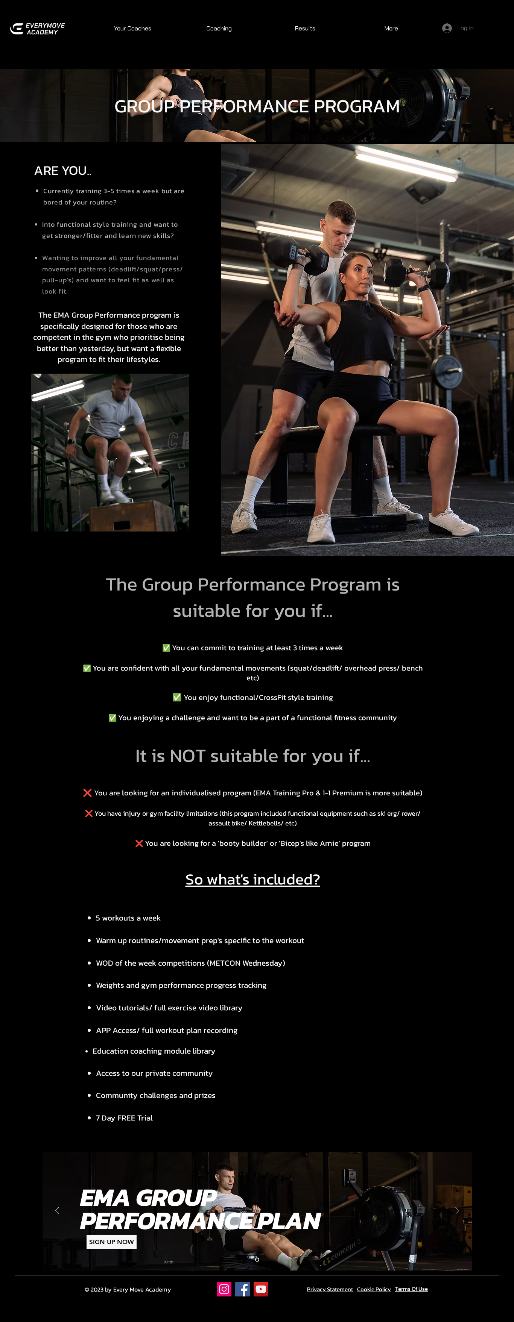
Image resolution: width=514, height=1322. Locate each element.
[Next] (457, 1211)
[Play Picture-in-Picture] (166, 522)
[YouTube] (261, 1289)
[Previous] (57, 1211)
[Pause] (41, 522)
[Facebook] (242, 1289)
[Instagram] (224, 1289)
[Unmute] (54, 522)
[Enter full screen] (179, 522)
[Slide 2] (257, 1259)
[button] (219, 28)
